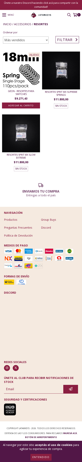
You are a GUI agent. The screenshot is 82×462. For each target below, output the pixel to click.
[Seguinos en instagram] (7, 368)
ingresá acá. (70, 433)
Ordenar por (10, 32)
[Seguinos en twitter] (16, 368)
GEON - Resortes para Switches (21, 93)
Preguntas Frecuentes (18, 227)
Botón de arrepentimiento (41, 437)
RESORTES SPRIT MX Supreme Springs (61, 93)
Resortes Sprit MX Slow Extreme (21, 156)
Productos (10, 219)
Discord (46, 227)
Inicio (7, 24)
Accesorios (22, 24)
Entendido (41, 457)
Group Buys (48, 219)
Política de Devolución (18, 235)
